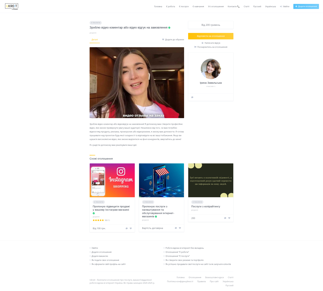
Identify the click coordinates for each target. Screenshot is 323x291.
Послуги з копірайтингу (205, 206)
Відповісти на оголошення (211, 36)
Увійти (95, 248)
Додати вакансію (100, 256)
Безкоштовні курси (214, 277)
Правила (201, 281)
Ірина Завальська (211, 82)
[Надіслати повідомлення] (192, 97)
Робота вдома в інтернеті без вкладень (185, 248)
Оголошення (195, 277)
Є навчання (198, 6)
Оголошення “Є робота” (177, 252)
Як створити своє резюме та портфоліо (185, 260)
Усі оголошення (216, 6)
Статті (246, 6)
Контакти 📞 (234, 6)
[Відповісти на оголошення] (127, 228)
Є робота (170, 6)
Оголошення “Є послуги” (178, 256)
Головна (158, 6)
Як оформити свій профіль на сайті (109, 264)
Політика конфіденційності (180, 281)
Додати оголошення (102, 252)
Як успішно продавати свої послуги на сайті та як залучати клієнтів (198, 264)
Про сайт (214, 281)
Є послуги (184, 6)
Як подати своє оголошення (105, 260)
